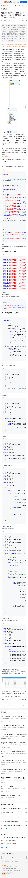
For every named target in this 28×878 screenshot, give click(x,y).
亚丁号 (2, 756)
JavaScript (12, 705)
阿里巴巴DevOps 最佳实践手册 (8, 843)
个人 (25, 9)
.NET (18, 705)
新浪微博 (9, 853)
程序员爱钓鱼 (4, 721)
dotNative (3, 747)
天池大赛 (11, 861)
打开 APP (23, 2)
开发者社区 (6, 861)
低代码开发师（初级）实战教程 (8, 840)
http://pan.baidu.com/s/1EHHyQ (13, 699)
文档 (2, 861)
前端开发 (23, 705)
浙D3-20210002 (15, 872)
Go (7, 705)
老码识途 (3, 764)
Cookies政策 (14, 867)
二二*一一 (3, 791)
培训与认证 (16, 861)
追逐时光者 (3, 729)
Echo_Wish (3, 799)
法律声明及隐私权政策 (6, 867)
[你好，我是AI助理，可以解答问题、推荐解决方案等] (19, 5)
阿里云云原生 (4, 738)
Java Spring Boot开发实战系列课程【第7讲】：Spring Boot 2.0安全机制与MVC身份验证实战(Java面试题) (14, 838)
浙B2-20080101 (16, 870)
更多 (2, 847)
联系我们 (14, 858)
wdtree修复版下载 (6, 156)
